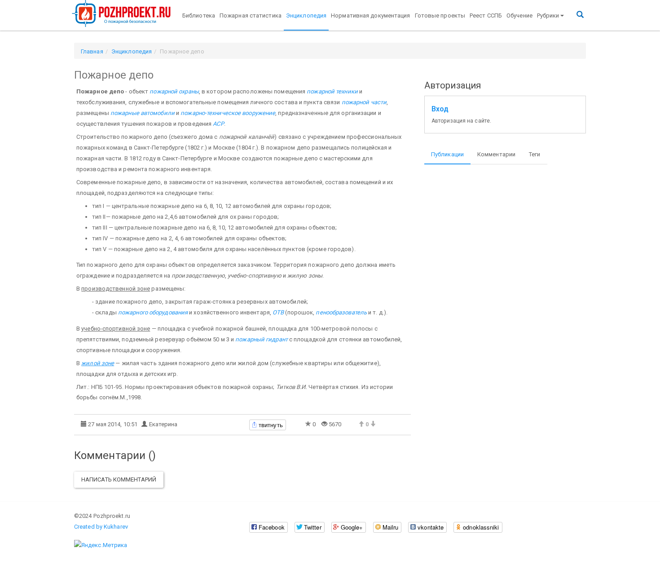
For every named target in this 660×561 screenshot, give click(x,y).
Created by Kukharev (101, 526)
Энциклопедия (306, 15)
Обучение (519, 15)
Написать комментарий (118, 479)
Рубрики (548, 15)
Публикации (447, 154)
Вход (440, 109)
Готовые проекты (440, 15)
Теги (534, 154)
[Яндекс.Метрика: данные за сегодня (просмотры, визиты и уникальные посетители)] (100, 545)
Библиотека (198, 15)
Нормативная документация (370, 15)
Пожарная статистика (251, 15)
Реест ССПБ (486, 15)
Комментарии (496, 154)
